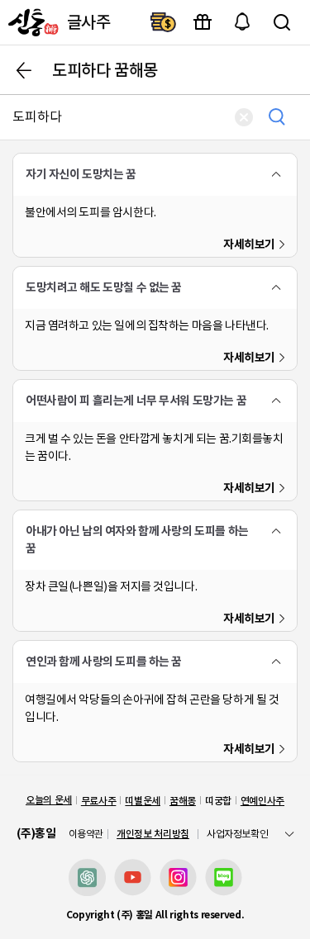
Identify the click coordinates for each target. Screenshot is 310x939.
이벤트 (202, 22)
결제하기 (163, 22)
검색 (282, 22)
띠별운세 (142, 800)
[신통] (31, 22)
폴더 (276, 174)
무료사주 (99, 800)
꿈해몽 (182, 800)
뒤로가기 (24, 70)
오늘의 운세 (49, 800)
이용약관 (86, 834)
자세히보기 (249, 244)
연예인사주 (262, 800)
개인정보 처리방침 (153, 834)
